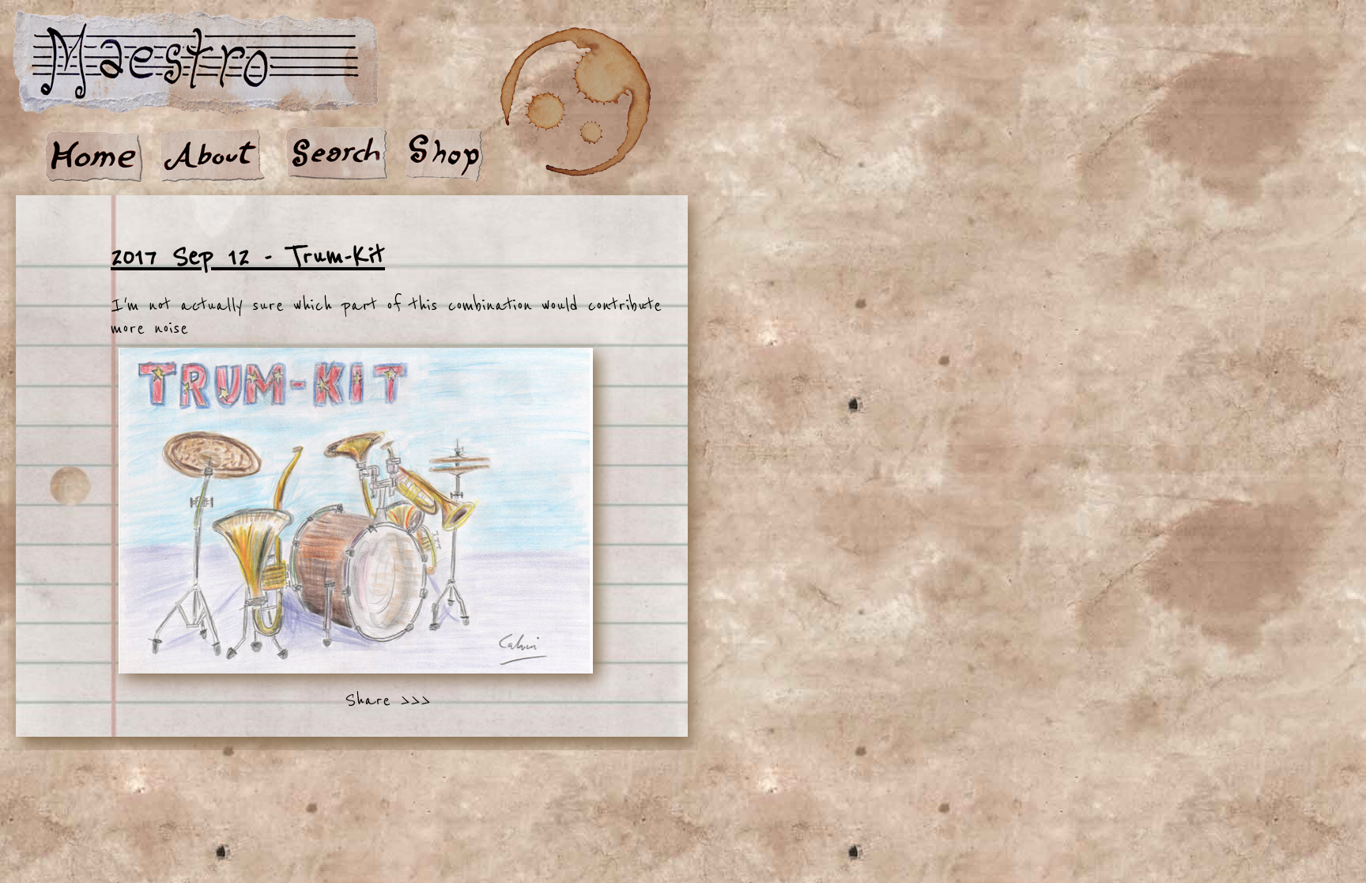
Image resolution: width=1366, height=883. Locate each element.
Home (95, 155)
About (213, 155)
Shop (446, 155)
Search (336, 155)
